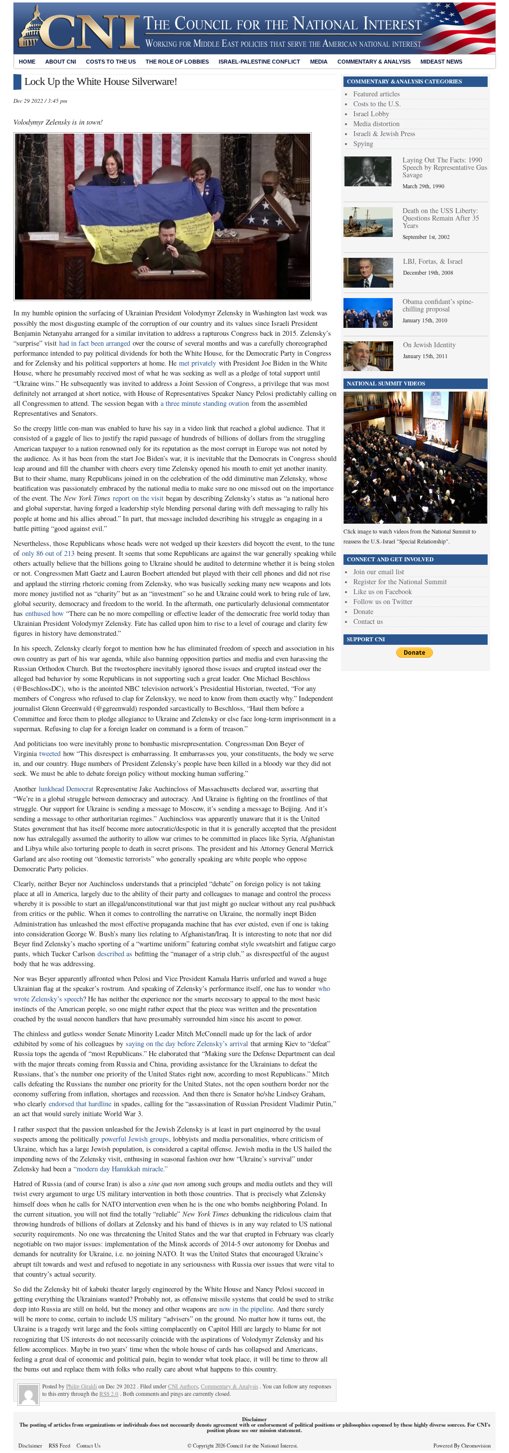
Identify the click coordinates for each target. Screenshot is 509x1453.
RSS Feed (59, 1445)
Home (27, 62)
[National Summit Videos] (415, 521)
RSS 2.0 (108, 1393)
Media (319, 62)
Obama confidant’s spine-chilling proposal (438, 305)
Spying (363, 143)
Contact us (368, 621)
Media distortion (376, 123)
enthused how (44, 613)
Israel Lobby (371, 113)
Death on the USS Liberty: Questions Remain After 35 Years (441, 218)
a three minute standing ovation (205, 403)
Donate (363, 611)
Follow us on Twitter (383, 601)
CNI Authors (183, 1386)
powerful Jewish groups (135, 1139)
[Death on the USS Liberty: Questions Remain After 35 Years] (368, 234)
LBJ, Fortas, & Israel (433, 261)
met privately (197, 363)
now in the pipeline (246, 1308)
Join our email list (378, 571)
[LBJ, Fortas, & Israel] (368, 285)
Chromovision (476, 1445)
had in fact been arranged (94, 343)
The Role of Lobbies (177, 62)
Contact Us (88, 1445)
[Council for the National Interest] (254, 52)
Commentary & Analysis (374, 62)
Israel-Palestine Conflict (259, 62)
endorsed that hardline (80, 1103)
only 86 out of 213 (48, 553)
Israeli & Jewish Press (384, 133)
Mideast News (441, 62)
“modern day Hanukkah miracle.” (121, 1168)
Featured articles (376, 93)
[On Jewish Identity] (368, 368)
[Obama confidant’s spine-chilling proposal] (368, 325)
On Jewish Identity (429, 344)
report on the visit (138, 498)
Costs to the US (111, 62)
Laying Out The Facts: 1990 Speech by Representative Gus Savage (445, 167)
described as (114, 953)
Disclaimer (30, 1445)
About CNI (60, 62)
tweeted (50, 753)
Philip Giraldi (81, 1386)
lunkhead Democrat (66, 788)
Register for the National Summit (400, 581)
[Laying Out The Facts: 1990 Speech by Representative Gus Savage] (368, 183)
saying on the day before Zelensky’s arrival (187, 1043)
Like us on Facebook (382, 591)
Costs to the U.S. (377, 103)
